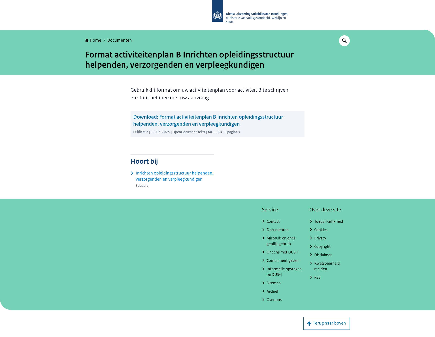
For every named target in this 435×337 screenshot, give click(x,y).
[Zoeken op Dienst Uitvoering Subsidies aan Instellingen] (344, 40)
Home (95, 40)
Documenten (119, 40)
